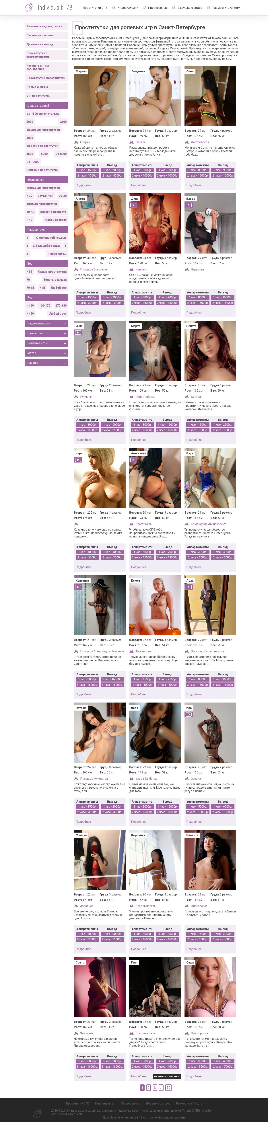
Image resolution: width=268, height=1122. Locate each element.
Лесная (140, 142)
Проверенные (158, 7)
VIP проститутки (38, 96)
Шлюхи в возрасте (53, 212)
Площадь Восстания (94, 269)
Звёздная (86, 906)
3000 (29, 138)
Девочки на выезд (39, 44)
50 (168, 1088)
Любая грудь (57, 254)
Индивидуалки (127, 7)
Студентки (45, 196)
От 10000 (32, 162)
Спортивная (144, 524)
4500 (29, 154)
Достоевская (200, 142)
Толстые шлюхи (55, 279)
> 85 (42, 287)
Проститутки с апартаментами (37, 54)
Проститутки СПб (95, 7)
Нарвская (197, 269)
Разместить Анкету (226, 7)
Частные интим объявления (37, 67)
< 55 (29, 271)
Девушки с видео (189, 7)
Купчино (141, 269)
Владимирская (146, 906)
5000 (44, 154)
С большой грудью (46, 245)
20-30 (63, 196)
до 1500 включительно (42, 113)
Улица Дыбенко (147, 778)
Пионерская (199, 906)
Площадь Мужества (94, 778)
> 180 (30, 313)
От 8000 (61, 154)
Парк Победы (145, 396)
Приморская (199, 1033)
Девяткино (143, 651)
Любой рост (58, 313)
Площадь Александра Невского (102, 651)
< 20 (29, 196)
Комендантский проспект (208, 524)
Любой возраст (55, 220)
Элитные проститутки (42, 170)
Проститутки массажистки (45, 78)
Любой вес (59, 287)
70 (28, 279)
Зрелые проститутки (41, 204)
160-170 (44, 305)
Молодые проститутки (43, 187)
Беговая (196, 396)
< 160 (30, 305)
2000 (29, 121)
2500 (63, 121)
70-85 (30, 287)
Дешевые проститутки (43, 129)
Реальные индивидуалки (44, 26)
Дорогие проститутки (42, 146)
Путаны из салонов (39, 35)
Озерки (85, 142)
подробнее (83, 185)
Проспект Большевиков (207, 651)
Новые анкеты (37, 87)
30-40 (30, 212)
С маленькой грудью (51, 237)
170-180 (61, 305)
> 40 (29, 220)
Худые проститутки (52, 271)
